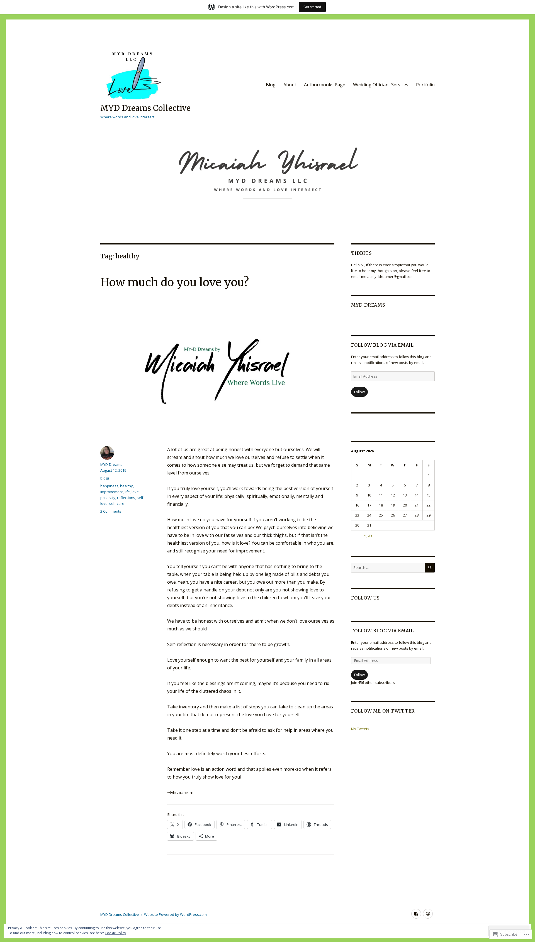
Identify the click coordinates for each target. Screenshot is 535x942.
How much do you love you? (174, 282)
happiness (109, 485)
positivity (107, 497)
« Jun (368, 535)
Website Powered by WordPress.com (175, 914)
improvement (111, 491)
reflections (126, 497)
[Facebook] (416, 914)
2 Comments (110, 511)
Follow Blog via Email (382, 345)
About (289, 85)
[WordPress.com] (428, 914)
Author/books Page (324, 85)
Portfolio (425, 85)
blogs (105, 478)
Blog (271, 85)
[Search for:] (388, 567)
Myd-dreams (368, 305)
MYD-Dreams (111, 464)
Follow (359, 391)
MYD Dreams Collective (145, 108)
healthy (126, 485)
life (127, 491)
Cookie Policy (115, 933)
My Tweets (360, 728)
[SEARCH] (430, 567)
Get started (312, 7)
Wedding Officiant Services (380, 85)
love (135, 491)
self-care (116, 503)
